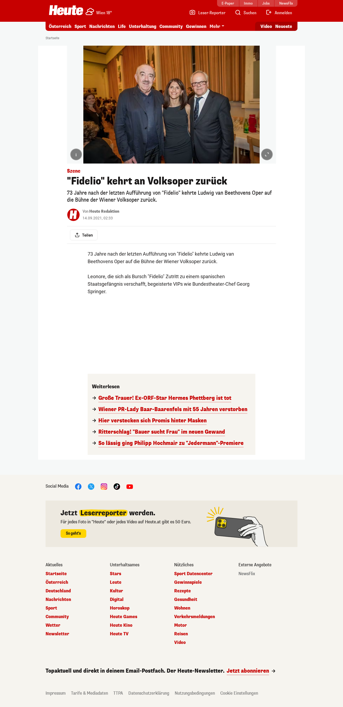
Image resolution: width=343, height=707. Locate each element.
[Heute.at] (66, 10)
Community (171, 26)
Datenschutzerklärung (148, 693)
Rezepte (182, 591)
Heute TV (119, 634)
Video (266, 26)
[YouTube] (129, 486)
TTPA (118, 693)
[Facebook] (78, 486)
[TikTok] (117, 486)
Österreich (60, 26)
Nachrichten (58, 599)
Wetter (53, 625)
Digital (117, 599)
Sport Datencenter (193, 574)
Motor (180, 625)
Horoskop (119, 608)
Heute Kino (121, 625)
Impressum (56, 693)
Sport (80, 26)
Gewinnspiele (188, 582)
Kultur (116, 591)
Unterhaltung (142, 26)
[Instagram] (104, 486)
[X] (91, 486)
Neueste (283, 26)
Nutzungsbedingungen (195, 693)
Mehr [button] (215, 26)
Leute (115, 582)
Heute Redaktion (104, 211)
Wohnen (182, 608)
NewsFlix (246, 574)
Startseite (52, 38)
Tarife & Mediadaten (89, 693)
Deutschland (58, 591)
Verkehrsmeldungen (194, 616)
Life (122, 26)
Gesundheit (185, 599)
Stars (115, 574)
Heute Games (123, 616)
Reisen (181, 634)
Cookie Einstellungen (239, 693)
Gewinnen (196, 26)
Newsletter (57, 634)
